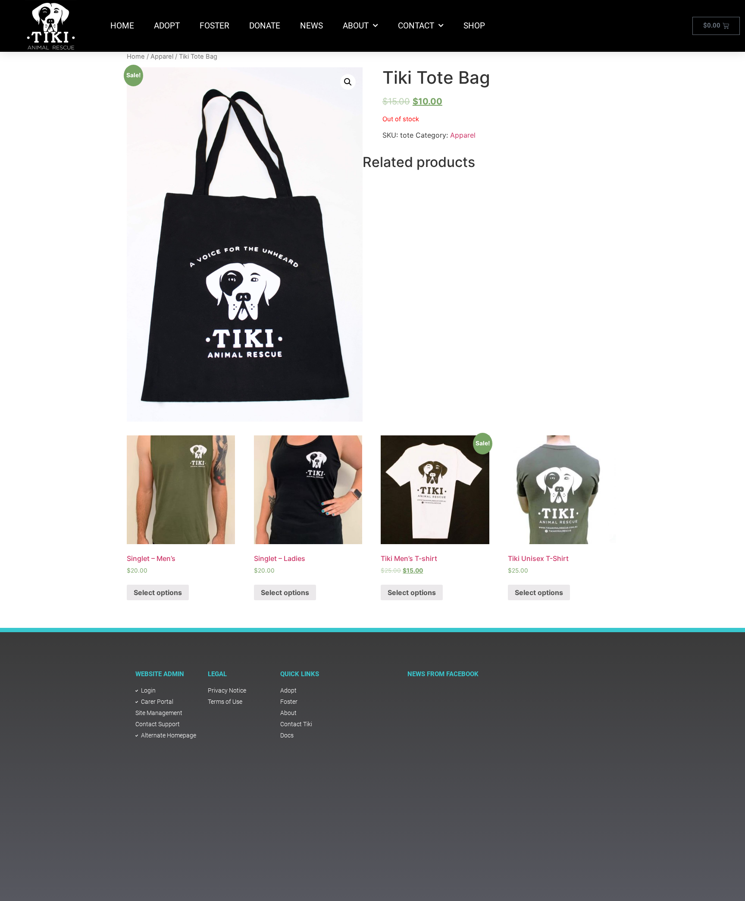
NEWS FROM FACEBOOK (443, 674)
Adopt (167, 26)
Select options (158, 592)
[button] (348, 82)
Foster (214, 26)
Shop (474, 26)
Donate (264, 26)
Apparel (161, 56)
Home (122, 26)
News (311, 26)
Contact (416, 26)
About (356, 26)
